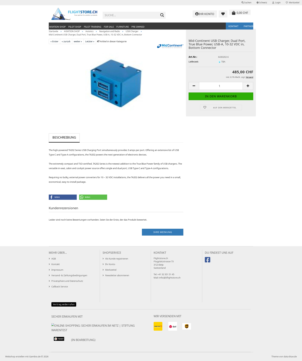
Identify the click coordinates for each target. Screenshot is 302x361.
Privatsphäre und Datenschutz (67, 280)
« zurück (66, 41)
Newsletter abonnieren (117, 275)
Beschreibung (64, 137)
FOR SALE (109, 26)
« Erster (54, 41)
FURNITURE (122, 26)
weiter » (78, 41)
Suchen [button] (247, 2)
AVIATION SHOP (57, 26)
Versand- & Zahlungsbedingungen (69, 275)
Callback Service (59, 286)
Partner (248, 26)
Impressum (57, 269)
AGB (53, 258)
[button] (262, 2)
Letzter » (89, 41)
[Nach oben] (292, 356)
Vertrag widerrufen (64, 304)
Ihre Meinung (162, 232)
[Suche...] (162, 15)
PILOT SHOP (74, 26)
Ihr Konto (110, 264)
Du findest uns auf (219, 253)
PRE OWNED (137, 26)
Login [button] (277, 2)
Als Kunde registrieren (116, 258)
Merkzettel (293, 2)
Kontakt (233, 26)
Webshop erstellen (15, 356)
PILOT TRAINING (92, 26)
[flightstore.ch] (74, 14)
